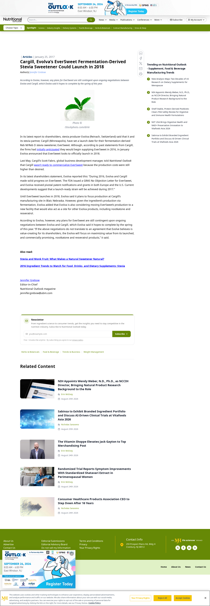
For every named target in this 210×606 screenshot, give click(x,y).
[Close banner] (206, 4)
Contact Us (9, 547)
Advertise (8, 544)
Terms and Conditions (91, 541)
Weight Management (94, 352)
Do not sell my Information (56, 547)
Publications (126, 19)
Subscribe (120, 334)
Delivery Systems (69, 28)
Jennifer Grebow (30, 280)
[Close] (205, 598)
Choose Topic (12, 27)
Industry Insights (53, 28)
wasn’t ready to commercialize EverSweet (58, 165)
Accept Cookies (183, 598)
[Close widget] (72, 554)
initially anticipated (48, 149)
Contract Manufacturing (122, 28)
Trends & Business (71, 352)
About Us (8, 541)
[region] (105, 598)
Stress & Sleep (140, 28)
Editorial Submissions (53, 541)
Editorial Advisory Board (54, 544)
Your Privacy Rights (89, 547)
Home (164, 566)
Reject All (162, 598)
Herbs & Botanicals (102, 28)
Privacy (83, 544)
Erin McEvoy (67, 394)
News (101, 19)
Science (41, 28)
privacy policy (77, 340)
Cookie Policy (94, 603)
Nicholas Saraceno (70, 424)
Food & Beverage (86, 28)
